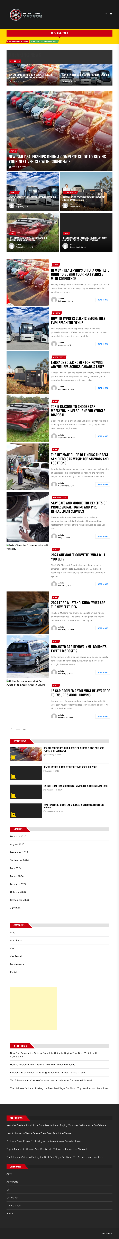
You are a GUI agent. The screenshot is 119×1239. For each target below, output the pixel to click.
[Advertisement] (33, 1008)
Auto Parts (70, 193)
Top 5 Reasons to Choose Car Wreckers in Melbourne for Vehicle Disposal (28, 239)
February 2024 (18, 884)
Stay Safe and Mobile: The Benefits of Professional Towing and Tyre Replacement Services (79, 507)
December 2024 (19, 852)
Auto (13, 151)
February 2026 (18, 836)
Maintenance (60, 498)
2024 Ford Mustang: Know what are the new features (78, 604)
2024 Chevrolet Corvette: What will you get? (78, 557)
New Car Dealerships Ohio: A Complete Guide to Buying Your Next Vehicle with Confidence (30, 76)
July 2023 (15, 907)
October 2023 (18, 892)
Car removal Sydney (17, 41)
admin (18, 204)
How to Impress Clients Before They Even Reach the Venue (85, 76)
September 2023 (19, 900)
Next (25, 729)
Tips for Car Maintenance (44, 41)
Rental (14, 193)
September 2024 (19, 860)
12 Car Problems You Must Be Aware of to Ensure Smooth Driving (80, 692)
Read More (103, 300)
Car (13, 233)
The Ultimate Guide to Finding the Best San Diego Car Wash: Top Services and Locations (84, 239)
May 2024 (15, 868)
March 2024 (17, 876)
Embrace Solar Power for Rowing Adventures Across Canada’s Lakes (83, 198)
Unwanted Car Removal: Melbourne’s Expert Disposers (79, 648)
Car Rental (16, 956)
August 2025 (17, 844)
